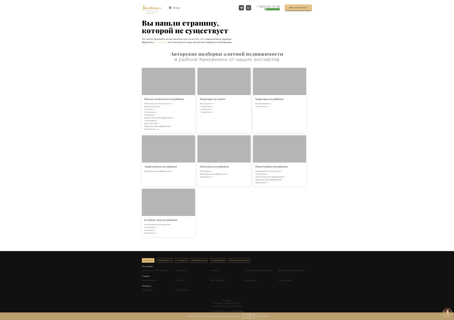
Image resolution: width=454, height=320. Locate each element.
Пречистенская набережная (158, 118)
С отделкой (206, 112)
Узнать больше (262, 316)
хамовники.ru (224, 311)
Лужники (149, 109)
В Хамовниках (262, 103)
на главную (160, 42)
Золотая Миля (183, 290)
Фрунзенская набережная (157, 126)
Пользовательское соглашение (227, 306)
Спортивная (150, 121)
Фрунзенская (151, 123)
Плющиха (149, 115)
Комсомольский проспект (157, 103)
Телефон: (227, 303)
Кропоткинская (152, 106)
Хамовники (150, 129)
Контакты (227, 300)
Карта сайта (238, 311)
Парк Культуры (217, 280)
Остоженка (150, 112)
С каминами (206, 106)
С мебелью (205, 109)
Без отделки (206, 103)
